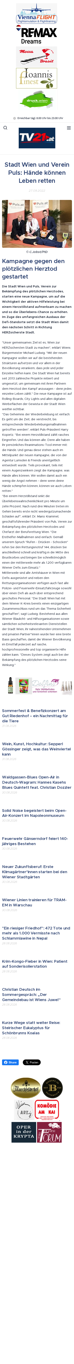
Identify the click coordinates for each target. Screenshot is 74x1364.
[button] (5, 128)
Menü (69, 128)
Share (13, 1062)
